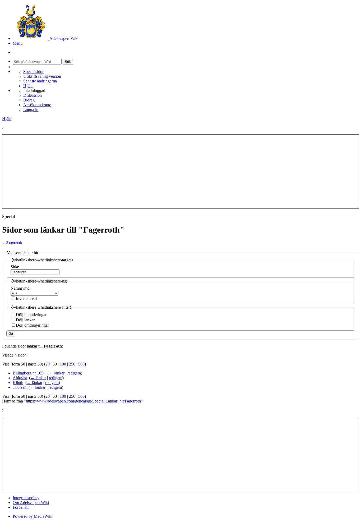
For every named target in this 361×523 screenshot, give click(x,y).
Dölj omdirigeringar (32, 325)
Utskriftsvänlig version (42, 76)
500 (81, 364)
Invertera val (26, 298)
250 (72, 364)
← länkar (56, 373)
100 (63, 364)
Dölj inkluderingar (31, 314)
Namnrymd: (21, 288)
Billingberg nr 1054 (29, 373)
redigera (74, 373)
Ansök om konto (37, 105)
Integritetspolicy (26, 498)
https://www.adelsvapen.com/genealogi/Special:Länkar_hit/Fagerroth (83, 401)
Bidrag (29, 100)
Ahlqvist (20, 378)
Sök (68, 62)
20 (47, 364)
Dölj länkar (25, 320)
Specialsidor (33, 71)
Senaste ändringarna (40, 81)
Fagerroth (14, 242)
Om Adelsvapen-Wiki (31, 502)
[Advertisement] (180, 172)
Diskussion (32, 95)
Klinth (18, 382)
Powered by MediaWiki (32, 516)
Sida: (15, 267)
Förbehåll (21, 507)
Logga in (30, 109)
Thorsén (19, 387)
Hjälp (28, 86)
